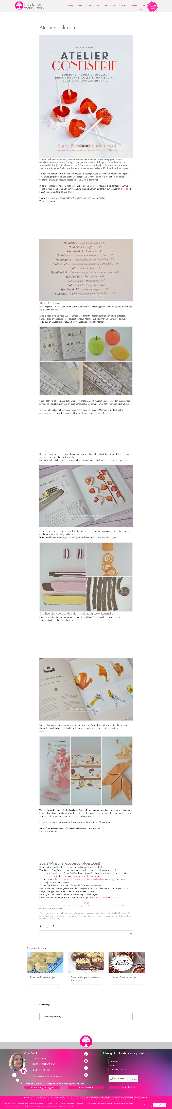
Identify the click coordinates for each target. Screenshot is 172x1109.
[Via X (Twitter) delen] (47, 926)
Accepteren (160, 1104)
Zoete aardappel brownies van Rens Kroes (86, 978)
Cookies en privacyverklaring (62, 1106)
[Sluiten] (168, 1104)
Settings (147, 1104)
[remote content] (86, 221)
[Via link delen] (53, 926)
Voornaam (112, 1058)
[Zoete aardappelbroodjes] (45, 962)
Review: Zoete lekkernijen (124, 977)
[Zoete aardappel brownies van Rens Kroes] (86, 962)
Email (111, 1066)
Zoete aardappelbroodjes (42, 977)
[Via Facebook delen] (40, 926)
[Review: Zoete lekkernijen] (127, 962)
